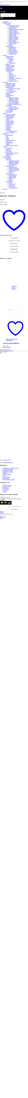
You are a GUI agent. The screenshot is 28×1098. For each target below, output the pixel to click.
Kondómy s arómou (13, 100)
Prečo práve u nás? (7, 485)
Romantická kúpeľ (13, 131)
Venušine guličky (10, 56)
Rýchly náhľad (9, 340)
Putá (7, 136)
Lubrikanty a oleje (10, 166)
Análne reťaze (12, 63)
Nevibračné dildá (10, 46)
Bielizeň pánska (9, 110)
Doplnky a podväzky (13, 81)
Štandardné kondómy (14, 97)
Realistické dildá (12, 47)
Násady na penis (9, 90)
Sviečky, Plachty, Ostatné (11, 145)
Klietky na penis (12, 91)
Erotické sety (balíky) (11, 114)
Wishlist (4, 491)
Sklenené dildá (12, 48)
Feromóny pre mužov (14, 108)
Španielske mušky (13, 109)
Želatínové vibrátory (13, 39)
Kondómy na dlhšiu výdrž (15, 104)
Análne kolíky (9, 57)
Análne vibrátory (13, 35)
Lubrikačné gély (9, 95)
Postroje (8, 119)
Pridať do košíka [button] (6, 347)
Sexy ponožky (12, 79)
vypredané (2, 192)
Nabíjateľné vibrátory (14, 37)
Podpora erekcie (12, 106)
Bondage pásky (9, 142)
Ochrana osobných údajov (9, 479)
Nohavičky (11, 77)
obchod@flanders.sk (8, 462)
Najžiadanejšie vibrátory (14, 25)
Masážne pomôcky (10, 115)
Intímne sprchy (12, 177)
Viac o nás (5, 490)
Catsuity (11, 73)
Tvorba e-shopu (14, 509)
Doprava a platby (7, 486)
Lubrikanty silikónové (14, 168)
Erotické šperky (12, 184)
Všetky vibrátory (12, 43)
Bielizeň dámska (9, 70)
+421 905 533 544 (6, 460)
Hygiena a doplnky (10, 173)
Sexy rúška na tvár (13, 187)
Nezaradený (5, 351)
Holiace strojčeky (13, 176)
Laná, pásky (8, 141)
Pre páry (5, 113)
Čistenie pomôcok (13, 175)
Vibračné (11, 60)
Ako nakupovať (6, 477)
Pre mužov (5, 82)
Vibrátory (8, 24)
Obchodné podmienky (8, 469)
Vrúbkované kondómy (14, 99)
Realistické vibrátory (13, 26)
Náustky (8, 144)
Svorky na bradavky (10, 140)
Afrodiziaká (8, 105)
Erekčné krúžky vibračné (14, 88)
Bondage (5, 133)
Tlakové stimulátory (13, 32)
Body (10, 72)
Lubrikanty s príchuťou (14, 169)
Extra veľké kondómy (14, 102)
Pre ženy (5, 55)
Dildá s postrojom (13, 50)
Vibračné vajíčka (12, 34)
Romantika (8, 130)
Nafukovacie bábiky (10, 86)
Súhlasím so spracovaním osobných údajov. (11, 498)
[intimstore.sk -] (4, 8)
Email (1, 497)
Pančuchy (11, 74)
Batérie (10, 45)
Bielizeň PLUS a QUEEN (15, 78)
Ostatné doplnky (9, 181)
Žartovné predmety (10, 132)
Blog (4, 475)
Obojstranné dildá (13, 51)
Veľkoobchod (6, 489)
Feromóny (8, 126)
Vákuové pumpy (10, 92)
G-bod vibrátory (12, 28)
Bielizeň (5, 146)
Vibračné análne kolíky (14, 42)
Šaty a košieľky (12, 75)
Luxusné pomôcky (10, 66)
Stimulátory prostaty (10, 84)
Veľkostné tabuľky (7, 474)
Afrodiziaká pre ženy (13, 163)
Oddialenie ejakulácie (14, 162)
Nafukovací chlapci (10, 69)
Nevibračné (11, 59)
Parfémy (11, 178)
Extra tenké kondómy (14, 101)
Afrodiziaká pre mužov (14, 160)
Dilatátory (8, 93)
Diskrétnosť (5, 487)
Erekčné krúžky (9, 87)
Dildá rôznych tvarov (13, 52)
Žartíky (10, 182)
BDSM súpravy (9, 135)
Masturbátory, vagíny (11, 83)
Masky (7, 139)
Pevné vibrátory (12, 41)
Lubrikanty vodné (13, 167)
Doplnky (8, 155)
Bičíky (7, 137)
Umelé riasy (11, 185)
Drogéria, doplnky (7, 157)
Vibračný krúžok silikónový (11, 343)
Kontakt (5, 473)
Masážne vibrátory (13, 30)
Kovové (10, 61)
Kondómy (8, 96)
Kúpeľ (10, 172)
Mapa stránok (6, 478)
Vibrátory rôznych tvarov (14, 33)
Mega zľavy (6, 21)
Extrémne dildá (12, 54)
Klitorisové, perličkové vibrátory (16, 29)
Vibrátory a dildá (7, 23)
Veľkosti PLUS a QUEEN (12, 153)
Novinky (5, 189)
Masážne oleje (9, 124)
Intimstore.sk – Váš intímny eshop (11, 468)
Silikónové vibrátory (13, 38)
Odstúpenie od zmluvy (8, 472)
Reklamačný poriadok (8, 470)
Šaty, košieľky (9, 148)
